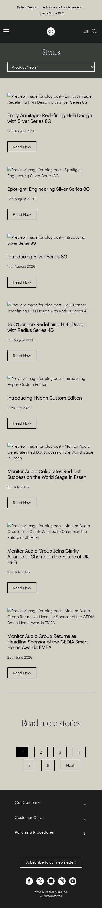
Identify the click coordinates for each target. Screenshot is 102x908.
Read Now (22, 146)
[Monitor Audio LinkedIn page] (51, 880)
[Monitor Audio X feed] (40, 880)
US (86, 31)
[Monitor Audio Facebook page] (30, 880)
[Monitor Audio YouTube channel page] (72, 880)
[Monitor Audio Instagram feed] (62, 880)
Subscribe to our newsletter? (51, 862)
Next (70, 765)
